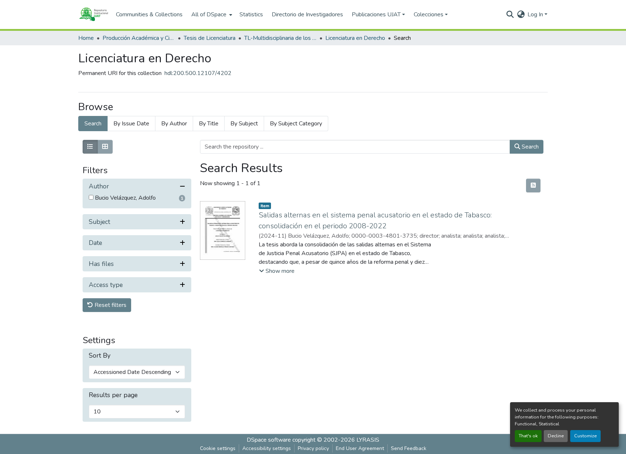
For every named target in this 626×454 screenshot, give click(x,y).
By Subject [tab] (244, 124)
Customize (585, 436)
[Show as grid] (105, 147)
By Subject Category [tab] (296, 124)
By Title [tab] (208, 124)
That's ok (528, 436)
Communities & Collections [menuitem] (149, 14)
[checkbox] (91, 197)
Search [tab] (92, 124)
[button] (93, 14)
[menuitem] (211, 14)
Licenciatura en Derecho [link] (355, 38)
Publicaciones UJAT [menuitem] (376, 14)
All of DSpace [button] (208, 14)
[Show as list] (90, 147)
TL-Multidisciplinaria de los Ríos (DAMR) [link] (280, 38)
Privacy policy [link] (313, 448)
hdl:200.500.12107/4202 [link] (197, 73)
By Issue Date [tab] (131, 124)
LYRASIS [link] (367, 440)
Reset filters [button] (109, 305)
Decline (556, 436)
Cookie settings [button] (217, 448)
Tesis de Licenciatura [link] (209, 38)
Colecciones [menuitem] (428, 14)
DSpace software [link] (269, 440)
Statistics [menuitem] (251, 14)
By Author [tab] (174, 124)
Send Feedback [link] (408, 448)
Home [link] (86, 38)
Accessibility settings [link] (266, 448)
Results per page (113, 395)
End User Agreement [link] (360, 448)
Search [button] (529, 147)
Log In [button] (535, 14)
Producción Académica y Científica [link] (139, 38)
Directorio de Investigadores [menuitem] (307, 14)
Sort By (99, 355)
